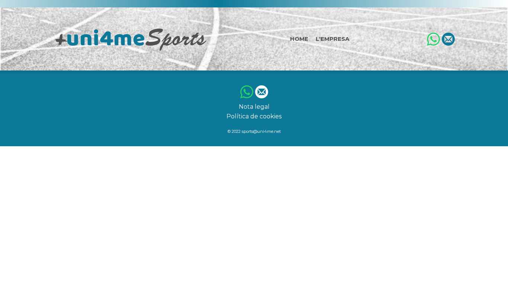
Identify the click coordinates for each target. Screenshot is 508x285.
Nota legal (254, 106)
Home (299, 38)
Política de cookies (254, 116)
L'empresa (332, 38)
